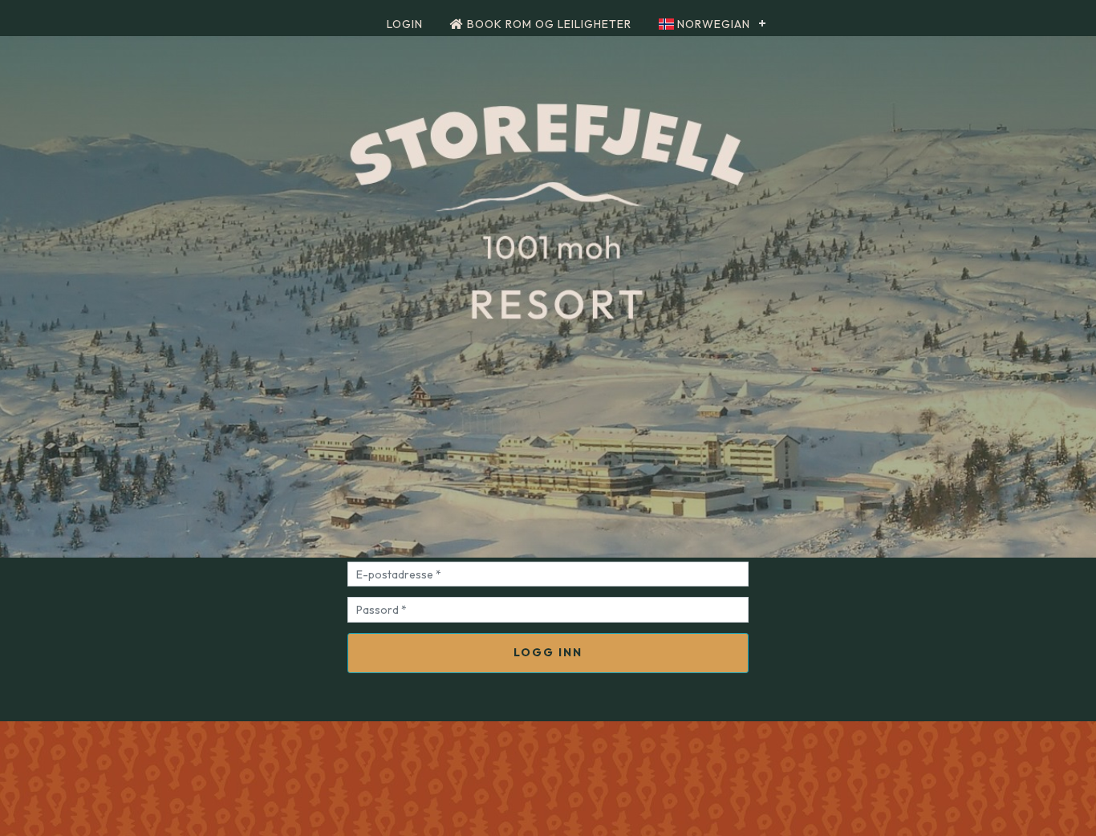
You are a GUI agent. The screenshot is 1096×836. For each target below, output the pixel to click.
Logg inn (548, 652)
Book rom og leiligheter (547, 24)
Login (405, 24)
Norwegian (712, 24)
